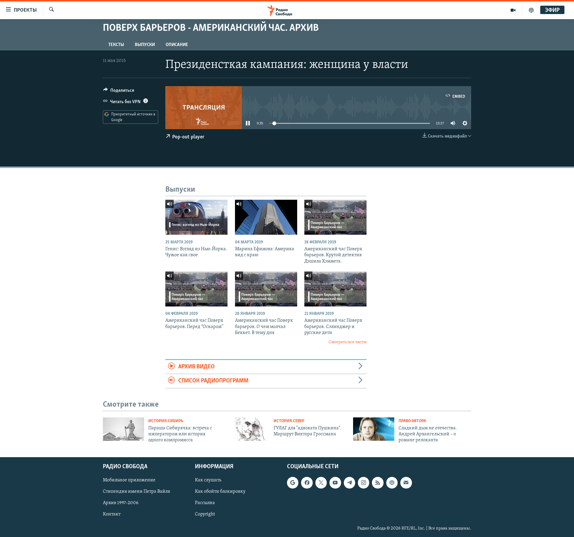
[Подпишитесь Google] (292, 482)
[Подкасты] (392, 482)
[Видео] (513, 10)
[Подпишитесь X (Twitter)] (321, 482)
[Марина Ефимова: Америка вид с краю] (266, 217)
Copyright (205, 514)
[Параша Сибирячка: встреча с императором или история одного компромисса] (123, 429)
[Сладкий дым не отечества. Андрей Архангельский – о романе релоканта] (373, 429)
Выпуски (145, 44)
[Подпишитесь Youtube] (335, 482)
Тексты (116, 44)
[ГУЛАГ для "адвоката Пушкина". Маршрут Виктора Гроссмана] (248, 429)
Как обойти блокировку (220, 491)
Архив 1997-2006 (120, 503)
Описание (177, 44)
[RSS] (377, 482)
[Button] (118, 91)
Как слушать (208, 480)
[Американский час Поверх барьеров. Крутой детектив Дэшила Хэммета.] (335, 217)
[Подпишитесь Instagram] (363, 482)
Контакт (111, 514)
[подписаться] (406, 482)
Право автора (412, 421)
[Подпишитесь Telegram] (349, 482)
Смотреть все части (348, 342)
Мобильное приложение (129, 480)
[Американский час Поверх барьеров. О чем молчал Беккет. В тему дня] (266, 288)
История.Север (289, 421)
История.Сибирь (165, 421)
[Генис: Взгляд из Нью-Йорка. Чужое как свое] (196, 217)
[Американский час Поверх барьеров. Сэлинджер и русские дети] (335, 288)
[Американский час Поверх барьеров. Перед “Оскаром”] (196, 288)
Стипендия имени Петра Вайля (136, 491)
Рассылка (205, 503)
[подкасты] (531, 10)
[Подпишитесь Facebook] (306, 482)
